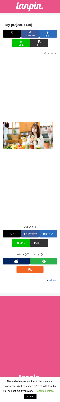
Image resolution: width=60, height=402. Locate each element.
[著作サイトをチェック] (16, 261)
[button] (39, 43)
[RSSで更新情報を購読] (30, 269)
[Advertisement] (30, 87)
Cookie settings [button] (45, 390)
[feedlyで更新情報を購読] (43, 261)
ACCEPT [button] (30, 396)
